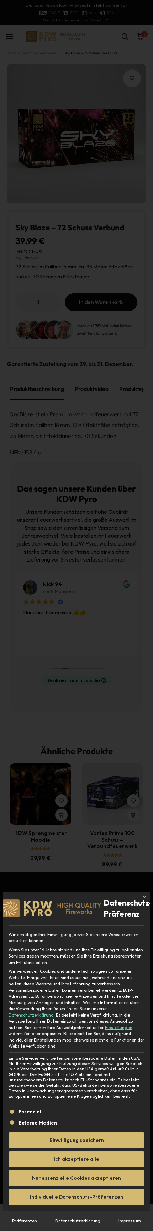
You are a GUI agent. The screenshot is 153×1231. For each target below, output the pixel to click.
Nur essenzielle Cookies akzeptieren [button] (76, 1178)
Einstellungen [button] (118, 1027)
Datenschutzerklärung (31, 1015)
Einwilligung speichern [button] (76, 1140)
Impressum (129, 1221)
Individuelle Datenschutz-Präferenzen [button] (76, 1197)
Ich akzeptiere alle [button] (76, 1159)
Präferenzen (24, 1221)
